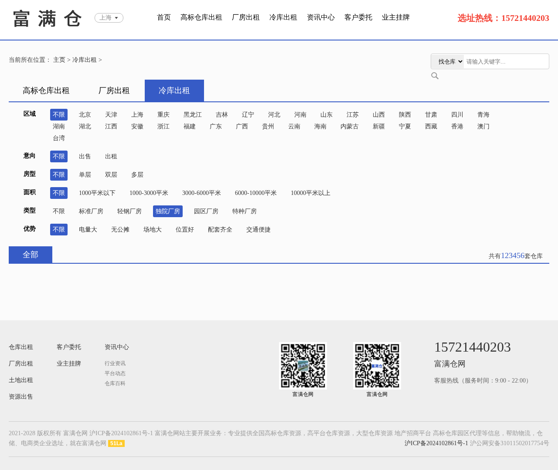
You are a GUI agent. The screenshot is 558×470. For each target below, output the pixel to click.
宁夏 (405, 126)
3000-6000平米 (201, 193)
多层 (137, 174)
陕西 (405, 114)
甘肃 (431, 114)
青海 (483, 114)
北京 (85, 114)
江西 (111, 126)
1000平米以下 (97, 193)
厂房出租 (246, 17)
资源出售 (21, 396)
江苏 (353, 114)
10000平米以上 (310, 193)
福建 (190, 126)
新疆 (379, 126)
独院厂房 (168, 211)
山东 (326, 114)
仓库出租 (21, 347)
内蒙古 (349, 126)
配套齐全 (220, 229)
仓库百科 (115, 383)
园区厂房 (206, 211)
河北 (274, 114)
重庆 (163, 114)
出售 (85, 156)
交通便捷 (258, 229)
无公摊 (120, 229)
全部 (30, 254)
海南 (320, 126)
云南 (294, 126)
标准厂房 (91, 211)
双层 (111, 174)
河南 (300, 114)
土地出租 (21, 380)
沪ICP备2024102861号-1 (436, 443)
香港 (457, 126)
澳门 (483, 126)
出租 (111, 156)
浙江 (163, 126)
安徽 (137, 126)
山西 (379, 114)
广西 (242, 126)
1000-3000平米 (148, 193)
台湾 (59, 138)
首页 (164, 17)
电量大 (88, 229)
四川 (457, 114)
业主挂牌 (396, 17)
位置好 (185, 229)
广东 (216, 126)
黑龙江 (193, 114)
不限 (59, 114)
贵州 (268, 126)
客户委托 (358, 17)
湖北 (85, 126)
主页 (59, 60)
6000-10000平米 (256, 193)
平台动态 (115, 373)
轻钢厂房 (129, 211)
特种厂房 (244, 211)
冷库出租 (283, 17)
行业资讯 (115, 363)
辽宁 (248, 114)
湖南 (59, 126)
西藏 (431, 126)
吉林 (222, 114)
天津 (111, 114)
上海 (137, 114)
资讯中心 (321, 17)
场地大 (152, 229)
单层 (85, 174)
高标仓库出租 (201, 17)
